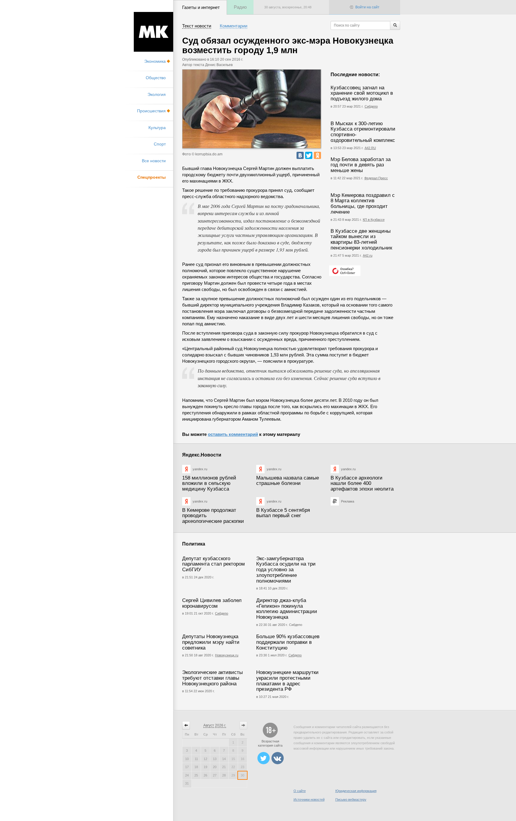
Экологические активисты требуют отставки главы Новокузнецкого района (212, 678)
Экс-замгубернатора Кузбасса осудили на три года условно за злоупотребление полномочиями (286, 570)
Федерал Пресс (376, 178)
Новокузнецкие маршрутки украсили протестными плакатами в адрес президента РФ (287, 681)
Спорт (160, 144)
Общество (156, 77)
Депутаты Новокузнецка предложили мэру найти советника (210, 642)
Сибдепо (371, 106)
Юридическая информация (356, 791)
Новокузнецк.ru (226, 655)
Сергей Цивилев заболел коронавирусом (212, 603)
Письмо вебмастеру (350, 799)
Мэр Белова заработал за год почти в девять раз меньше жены (361, 165)
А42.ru (367, 255)
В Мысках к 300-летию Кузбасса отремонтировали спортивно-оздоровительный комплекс (363, 132)
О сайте (300, 791)
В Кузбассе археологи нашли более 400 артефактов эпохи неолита (362, 483)
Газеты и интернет (201, 7)
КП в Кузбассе (374, 219)
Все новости (154, 160)
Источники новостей (309, 799)
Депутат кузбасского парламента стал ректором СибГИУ (213, 564)
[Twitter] (308, 155)
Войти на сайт (367, 7)
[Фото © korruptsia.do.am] (251, 108)
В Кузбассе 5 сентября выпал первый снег (283, 513)
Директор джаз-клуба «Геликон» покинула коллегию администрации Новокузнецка (286, 609)
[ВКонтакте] (300, 155)
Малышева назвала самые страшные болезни (287, 480)
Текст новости (196, 25)
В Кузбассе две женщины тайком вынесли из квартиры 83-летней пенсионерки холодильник (361, 239)
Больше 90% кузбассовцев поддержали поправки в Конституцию (288, 642)
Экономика (155, 61)
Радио (240, 7)
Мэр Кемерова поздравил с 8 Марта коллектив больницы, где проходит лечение (363, 203)
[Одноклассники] (317, 155)
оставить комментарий (233, 434)
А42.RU (370, 148)
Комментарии (233, 25)
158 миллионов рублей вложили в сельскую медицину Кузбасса (209, 483)
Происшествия (151, 110)
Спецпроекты (151, 177)
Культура (157, 127)
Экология (157, 94)
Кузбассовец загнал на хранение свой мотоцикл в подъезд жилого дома (362, 93)
